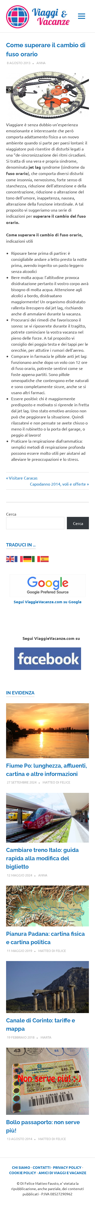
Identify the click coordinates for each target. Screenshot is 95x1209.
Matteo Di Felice (56, 782)
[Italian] (36, 558)
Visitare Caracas (23, 477)
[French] (19, 558)
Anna (41, 63)
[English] (10, 558)
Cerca (11, 513)
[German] (27, 558)
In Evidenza (20, 692)
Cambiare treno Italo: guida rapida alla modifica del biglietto (42, 858)
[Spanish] (45, 558)
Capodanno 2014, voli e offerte (58, 483)
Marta (46, 1037)
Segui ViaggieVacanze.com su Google (48, 601)
